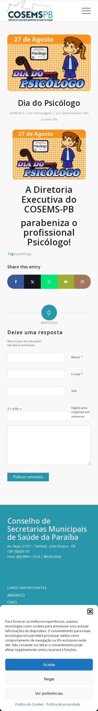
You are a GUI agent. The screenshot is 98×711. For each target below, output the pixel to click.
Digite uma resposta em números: (80, 412)
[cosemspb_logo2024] (40, 10)
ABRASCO (16, 595)
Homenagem (42, 113)
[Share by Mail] (65, 282)
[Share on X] (32, 282)
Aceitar (49, 664)
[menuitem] (83, 10)
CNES (12, 602)
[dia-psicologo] (49, 62)
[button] (90, 611)
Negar (49, 679)
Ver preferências (49, 693)
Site (74, 391)
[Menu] (83, 10)
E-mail (77, 374)
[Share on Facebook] (15, 282)
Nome (77, 357)
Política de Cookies (29, 704)
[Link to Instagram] (82, 282)
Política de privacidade (63, 704)
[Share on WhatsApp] (49, 282)
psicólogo (24, 254)
